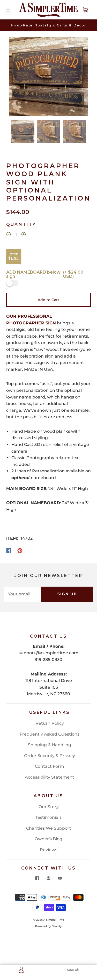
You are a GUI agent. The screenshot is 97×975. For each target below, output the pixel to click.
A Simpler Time (53, 919)
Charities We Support (48, 828)
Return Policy (49, 723)
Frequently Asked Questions (49, 734)
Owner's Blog (48, 838)
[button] (17, 77)
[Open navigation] (12, 9)
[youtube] (60, 878)
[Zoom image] (48, 77)
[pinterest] (48, 878)
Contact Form (49, 766)
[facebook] (37, 878)
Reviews (48, 849)
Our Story (49, 806)
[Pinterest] (20, 550)
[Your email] (22, 594)
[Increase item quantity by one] (23, 235)
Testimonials (48, 817)
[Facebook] (8, 550)
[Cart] (85, 9)
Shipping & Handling (49, 744)
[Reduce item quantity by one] (8, 235)
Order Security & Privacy (49, 755)
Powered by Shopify (48, 926)
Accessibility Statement (49, 777)
